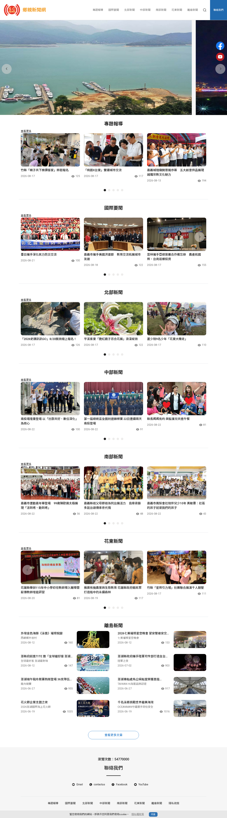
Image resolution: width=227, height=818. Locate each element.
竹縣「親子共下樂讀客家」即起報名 (45, 170)
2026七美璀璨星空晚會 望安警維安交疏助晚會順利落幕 (142, 634)
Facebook (121, 784)
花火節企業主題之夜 (34, 702)
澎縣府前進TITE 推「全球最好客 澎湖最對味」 (45, 656)
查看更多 (26, 131)
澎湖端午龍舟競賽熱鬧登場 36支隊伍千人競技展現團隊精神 (47, 679)
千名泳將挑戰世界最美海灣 (136, 702)
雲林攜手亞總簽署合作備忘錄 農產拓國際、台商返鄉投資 (174, 257)
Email (79, 784)
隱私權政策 (137, 814)
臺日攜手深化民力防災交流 (39, 254)
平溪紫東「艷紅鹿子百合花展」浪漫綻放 (111, 339)
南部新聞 (161, 9)
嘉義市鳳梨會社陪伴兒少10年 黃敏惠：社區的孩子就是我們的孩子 (176, 505)
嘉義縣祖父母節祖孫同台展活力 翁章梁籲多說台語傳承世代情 (112, 505)
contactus (99, 784)
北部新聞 (129, 9)
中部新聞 (145, 9)
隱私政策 (174, 803)
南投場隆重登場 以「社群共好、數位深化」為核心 (49, 421)
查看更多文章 (113, 735)
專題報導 (98, 9)
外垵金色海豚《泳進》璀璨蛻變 (42, 633)
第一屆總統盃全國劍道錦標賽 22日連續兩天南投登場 (113, 421)
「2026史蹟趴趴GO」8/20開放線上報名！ (49, 339)
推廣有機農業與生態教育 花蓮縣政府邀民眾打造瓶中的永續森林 (112, 590)
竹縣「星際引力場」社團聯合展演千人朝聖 (175, 587)
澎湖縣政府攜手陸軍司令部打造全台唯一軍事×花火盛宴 (143, 656)
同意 (153, 814)
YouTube (143, 784)
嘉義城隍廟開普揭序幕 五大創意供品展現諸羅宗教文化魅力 (175, 172)
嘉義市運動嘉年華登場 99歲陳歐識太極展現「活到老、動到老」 (49, 505)
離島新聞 (192, 9)
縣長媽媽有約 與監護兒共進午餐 (168, 419)
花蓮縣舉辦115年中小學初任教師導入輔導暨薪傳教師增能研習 (50, 590)
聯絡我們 (219, 9)
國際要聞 (113, 9)
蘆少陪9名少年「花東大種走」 (167, 339)
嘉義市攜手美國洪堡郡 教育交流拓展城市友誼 (112, 257)
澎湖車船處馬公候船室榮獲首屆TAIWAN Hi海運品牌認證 (139, 679)
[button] (109, 111)
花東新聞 (176, 9)
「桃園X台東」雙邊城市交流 (103, 170)
